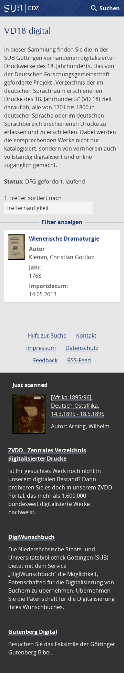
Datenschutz (81, 348)
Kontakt (86, 335)
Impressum (41, 348)
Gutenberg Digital (32, 632)
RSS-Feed (79, 360)
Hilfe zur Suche (47, 335)
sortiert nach (45, 198)
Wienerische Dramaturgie (64, 238)
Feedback (45, 360)
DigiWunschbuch (31, 537)
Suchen (105, 8)
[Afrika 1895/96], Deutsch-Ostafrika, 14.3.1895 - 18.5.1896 (77, 406)
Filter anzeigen (62, 222)
